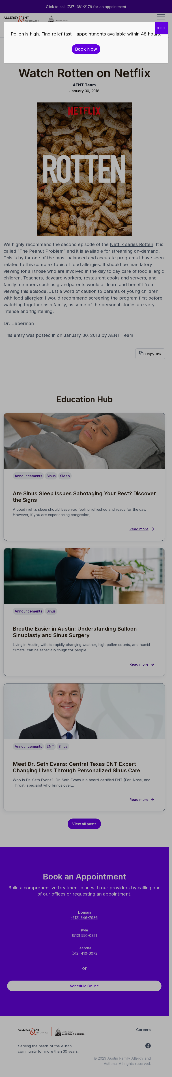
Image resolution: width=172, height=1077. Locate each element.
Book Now (86, 49)
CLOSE (161, 28)
